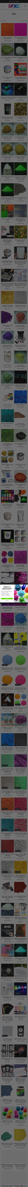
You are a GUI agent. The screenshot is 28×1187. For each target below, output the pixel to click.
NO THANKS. (7, 600)
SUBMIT (7, 598)
